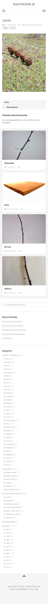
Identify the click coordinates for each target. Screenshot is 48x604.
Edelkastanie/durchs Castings (14, 330)
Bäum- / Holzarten (10, 355)
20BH (7, 553)
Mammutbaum (11, 420)
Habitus (8, 483)
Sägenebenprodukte (12, 514)
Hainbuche (8, 338)
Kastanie (9, 407)
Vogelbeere (9, 454)
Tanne (8, 441)
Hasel (8, 400)
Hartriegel (9, 396)
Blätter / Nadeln (11, 472)
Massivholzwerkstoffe (13, 507)
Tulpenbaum (10, 448)
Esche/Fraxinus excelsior (13, 321)
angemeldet (14, 120)
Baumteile (7, 469)
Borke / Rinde (10, 479)
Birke (7, 366)
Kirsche (7, 247)
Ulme (7, 451)
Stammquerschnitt (12, 489)
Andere (8, 362)
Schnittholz (9, 518)
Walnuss (7, 289)
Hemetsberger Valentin (34, 25)
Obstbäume (10, 427)
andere (8, 497)
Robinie (8, 437)
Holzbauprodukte (11, 504)
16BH (7, 529)
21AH (7, 560)
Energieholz (9, 500)
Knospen (8, 486)
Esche (8, 386)
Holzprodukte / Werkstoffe (13, 494)
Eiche (6, 205)
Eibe (7, 376)
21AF (7, 557)
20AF (7, 546)
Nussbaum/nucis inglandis (13, 326)
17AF (7, 533)
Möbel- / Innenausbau (13, 511)
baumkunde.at (24, 4)
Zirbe (7, 465)
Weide (8, 458)
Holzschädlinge (9, 522)
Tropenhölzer (10, 444)
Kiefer (7, 410)
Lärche (12, 28)
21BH (7, 564)
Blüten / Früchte (11, 476)
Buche (8, 369)
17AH (7, 536)
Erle (7, 383)
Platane (8, 434)
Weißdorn (9, 461)
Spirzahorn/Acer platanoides (14, 334)
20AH (5, 28)
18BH (7, 540)
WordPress (23, 589)
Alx (37, 589)
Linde (7, 417)
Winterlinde (9, 163)
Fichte (8, 389)
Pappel (8, 430)
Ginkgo (8, 393)
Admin (8, 567)
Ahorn (8, 359)
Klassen (7, 526)
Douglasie (9, 372)
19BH (7, 543)
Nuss (7, 424)
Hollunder (9, 403)
